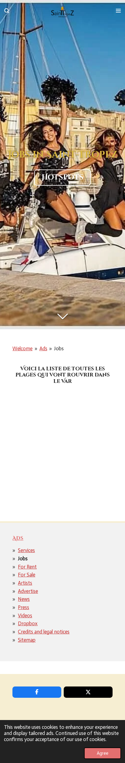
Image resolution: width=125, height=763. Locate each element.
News (24, 599)
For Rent (27, 567)
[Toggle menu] (118, 10)
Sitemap (26, 640)
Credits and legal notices (43, 632)
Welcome (22, 348)
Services (26, 550)
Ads (43, 348)
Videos (25, 615)
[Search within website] (6, 10)
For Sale (26, 575)
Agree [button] (102, 753)
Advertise (28, 591)
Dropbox (28, 623)
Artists (25, 583)
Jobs (59, 348)
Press (23, 607)
